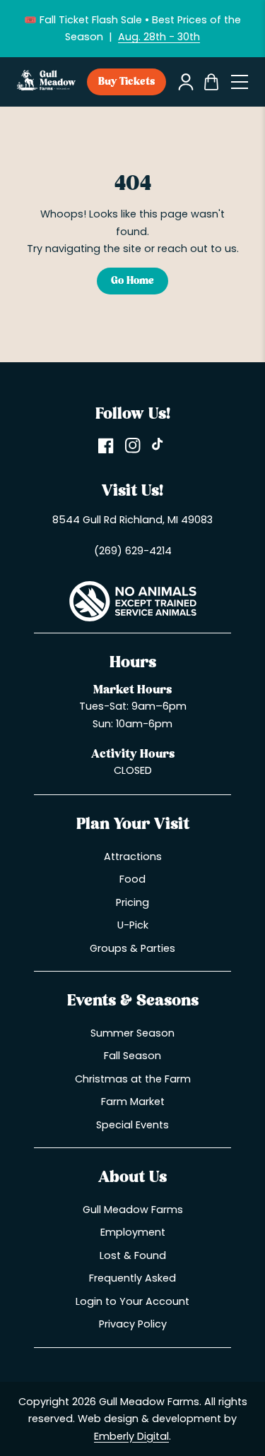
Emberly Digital (131, 1436)
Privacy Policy (133, 1324)
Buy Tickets (126, 82)
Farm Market (133, 1101)
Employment (132, 1232)
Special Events (132, 1125)
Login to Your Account (132, 1301)
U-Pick (132, 925)
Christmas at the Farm (133, 1079)
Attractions (133, 856)
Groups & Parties (132, 948)
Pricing (132, 902)
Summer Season (132, 1033)
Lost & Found (133, 1255)
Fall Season (132, 1056)
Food (132, 879)
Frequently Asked (132, 1278)
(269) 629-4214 (133, 551)
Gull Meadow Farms (133, 1210)
